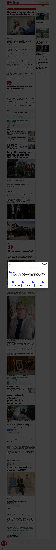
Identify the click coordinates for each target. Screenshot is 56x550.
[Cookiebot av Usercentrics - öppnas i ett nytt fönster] (43, 264)
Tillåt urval (28, 285)
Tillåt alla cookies (40, 285)
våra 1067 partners (12, 272)
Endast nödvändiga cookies (15, 285)
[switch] (23, 282)
